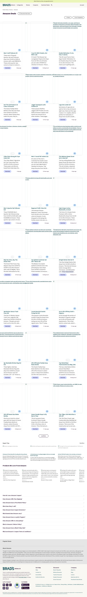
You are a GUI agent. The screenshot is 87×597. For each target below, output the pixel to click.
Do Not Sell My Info (40, 577)
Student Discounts (57, 577)
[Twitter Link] (7, 585)
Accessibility (38, 574)
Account (82, 5)
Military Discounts (57, 572)
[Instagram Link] (10, 585)
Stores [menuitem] (28, 5)
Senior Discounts (57, 579)
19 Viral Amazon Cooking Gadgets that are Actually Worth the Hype (42, 455)
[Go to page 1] (11, 101)
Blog (72, 572)
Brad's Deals (5, 10)
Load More (43, 436)
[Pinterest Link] (4, 588)
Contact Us (38, 572)
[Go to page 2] (12, 101)
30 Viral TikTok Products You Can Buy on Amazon (69, 454)
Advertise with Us (75, 577)
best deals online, (23, 577)
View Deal (7, 68)
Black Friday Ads (57, 570)
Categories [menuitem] (20, 5)
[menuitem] (45, 5)
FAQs (37, 570)
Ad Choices (70, 584)
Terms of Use (57, 584)
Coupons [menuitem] (35, 5)
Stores (10, 10)
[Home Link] (9, 5)
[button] (43, 495)
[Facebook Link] (4, 585)
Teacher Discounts (57, 574)
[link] (11, 479)
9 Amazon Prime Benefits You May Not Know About (15, 454)
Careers (72, 574)
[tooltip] (25, 13)
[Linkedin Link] (7, 588)
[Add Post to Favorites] (74, 102)
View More (82, 443)
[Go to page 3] (13, 101)
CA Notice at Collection (47, 586)
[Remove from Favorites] (19, 50)
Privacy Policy (64, 584)
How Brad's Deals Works (76, 579)
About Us (73, 570)
